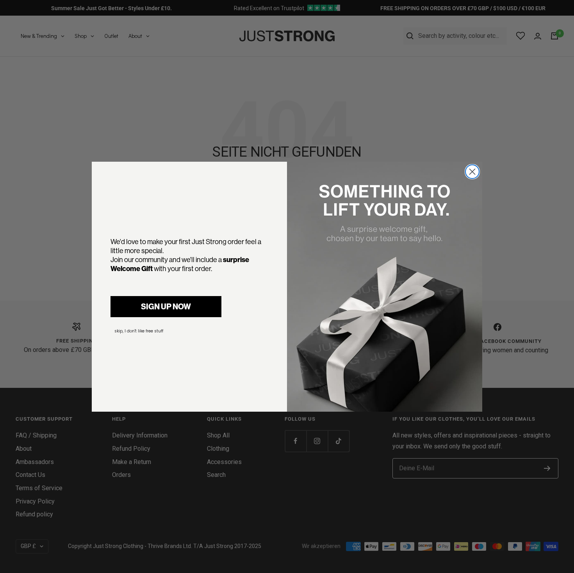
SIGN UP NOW (166, 306)
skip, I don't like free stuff (138, 331)
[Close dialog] (472, 172)
